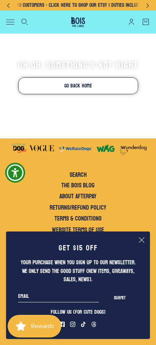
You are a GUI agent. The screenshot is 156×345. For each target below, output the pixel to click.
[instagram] (73, 324)
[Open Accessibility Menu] (15, 173)
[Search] (24, 22)
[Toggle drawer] (10, 22)
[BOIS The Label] (78, 22)
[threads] (94, 324)
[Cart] (146, 22)
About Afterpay (78, 196)
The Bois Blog (78, 185)
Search (78, 175)
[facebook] (62, 324)
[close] (141, 240)
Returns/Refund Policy (78, 207)
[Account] (131, 22)
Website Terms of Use (78, 230)
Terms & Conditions (78, 218)
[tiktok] (83, 324)
